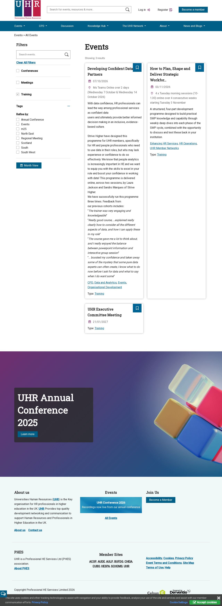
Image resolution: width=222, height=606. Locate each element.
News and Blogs (193, 26)
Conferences (29, 70)
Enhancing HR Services (164, 143)
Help (167, 567)
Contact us (35, 530)
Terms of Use (155, 567)
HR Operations (188, 143)
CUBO (96, 566)
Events (18, 26)
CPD (42, 26)
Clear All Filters (26, 62)
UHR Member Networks (164, 148)
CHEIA (128, 561)
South (24, 147)
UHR (56, 499)
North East (27, 133)
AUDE (101, 561)
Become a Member (160, 500)
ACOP (93, 561)
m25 (24, 129)
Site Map (188, 562)
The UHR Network (133, 26)
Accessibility (154, 558)
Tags (19, 106)
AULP (109, 561)
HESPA (105, 566)
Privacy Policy (184, 558)
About (163, 26)
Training (26, 94)
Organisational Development (105, 287)
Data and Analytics (105, 282)
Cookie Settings (179, 602)
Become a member (193, 9)
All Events (111, 518)
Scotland (26, 143)
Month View (30, 165)
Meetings (27, 82)
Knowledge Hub (97, 26)
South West (28, 152)
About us (19, 530)
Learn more (28, 434)
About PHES (21, 568)
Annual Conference (32, 119)
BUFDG (118, 561)
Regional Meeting (31, 138)
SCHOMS (117, 566)
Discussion (67, 26)
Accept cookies (206, 602)
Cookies (168, 558)
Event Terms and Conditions (164, 562)
